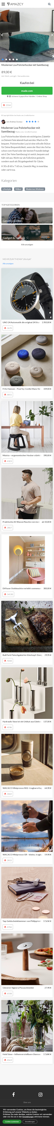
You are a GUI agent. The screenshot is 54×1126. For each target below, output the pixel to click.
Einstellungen (30, 1122)
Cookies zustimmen (12, 1122)
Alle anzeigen (27, 244)
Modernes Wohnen (35, 189)
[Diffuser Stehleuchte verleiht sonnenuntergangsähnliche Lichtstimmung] (27, 560)
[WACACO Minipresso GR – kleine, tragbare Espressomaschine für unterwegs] (27, 826)
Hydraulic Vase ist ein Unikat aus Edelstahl (23, 721)
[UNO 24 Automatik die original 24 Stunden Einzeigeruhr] (27, 294)
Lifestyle (7, 189)
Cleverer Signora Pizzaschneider (18, 987)
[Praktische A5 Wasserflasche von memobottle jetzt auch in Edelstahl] (27, 493)
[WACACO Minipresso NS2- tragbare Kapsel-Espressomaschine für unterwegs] (27, 759)
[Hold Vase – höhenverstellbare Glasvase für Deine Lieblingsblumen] (27, 1026)
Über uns (27, 1102)
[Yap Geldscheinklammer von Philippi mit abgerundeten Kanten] (27, 892)
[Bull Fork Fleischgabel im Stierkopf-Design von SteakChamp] (27, 626)
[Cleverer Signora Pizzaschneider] (27, 959)
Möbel (18, 189)
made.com (27, 90)
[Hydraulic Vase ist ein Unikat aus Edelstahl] (27, 693)
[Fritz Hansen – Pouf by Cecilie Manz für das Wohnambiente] (27, 360)
